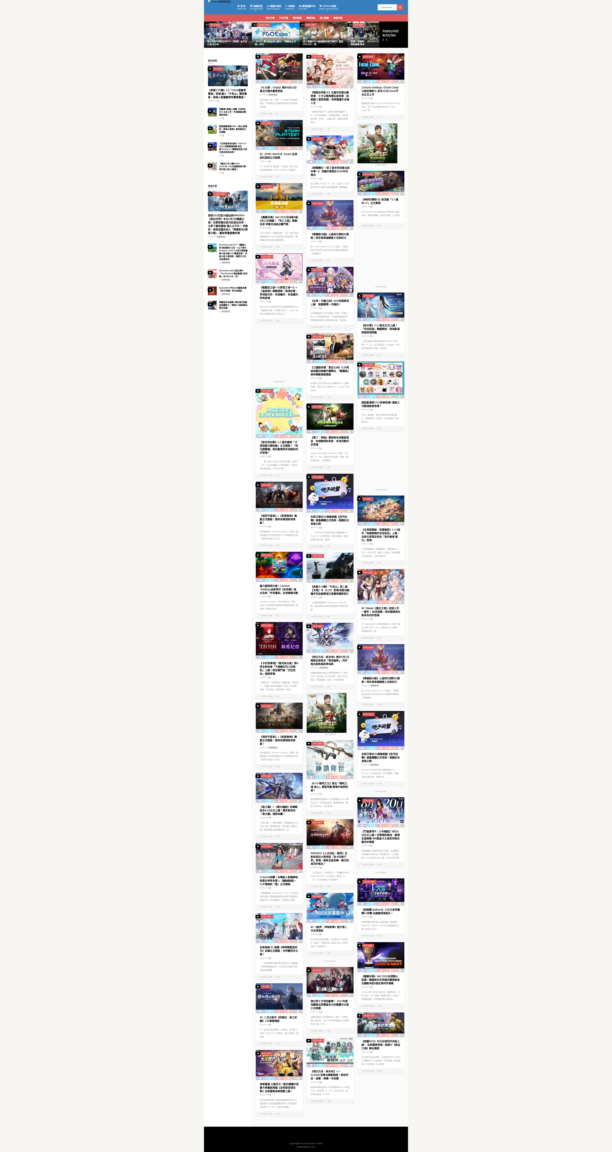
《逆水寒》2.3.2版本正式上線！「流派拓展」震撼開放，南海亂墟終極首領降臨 (380, 329)
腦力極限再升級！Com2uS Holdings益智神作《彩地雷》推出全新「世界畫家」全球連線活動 (279, 589)
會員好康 (337, 18)
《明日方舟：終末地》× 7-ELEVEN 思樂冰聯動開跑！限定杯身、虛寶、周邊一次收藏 (329, 1075)
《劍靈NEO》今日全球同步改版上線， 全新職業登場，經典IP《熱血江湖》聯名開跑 (380, 1045)
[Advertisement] (380, 258)
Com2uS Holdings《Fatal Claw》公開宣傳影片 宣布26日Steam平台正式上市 (380, 91)
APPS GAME (215, 25)
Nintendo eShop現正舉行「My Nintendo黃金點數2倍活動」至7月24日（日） (233, 273)
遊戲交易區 (273, 7)
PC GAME (357, 25)
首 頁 (241, 7)
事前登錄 (297, 18)
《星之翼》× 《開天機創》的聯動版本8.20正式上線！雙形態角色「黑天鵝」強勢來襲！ (279, 810)
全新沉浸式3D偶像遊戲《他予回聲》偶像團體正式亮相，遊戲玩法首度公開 (330, 520)
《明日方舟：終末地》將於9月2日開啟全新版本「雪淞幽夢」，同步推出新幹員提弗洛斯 (330, 661)
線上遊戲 (324, 18)
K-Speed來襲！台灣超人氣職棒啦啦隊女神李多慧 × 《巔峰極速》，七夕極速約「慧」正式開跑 (279, 881)
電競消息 (310, 18)
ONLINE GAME (219, 194)
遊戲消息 (256, 7)
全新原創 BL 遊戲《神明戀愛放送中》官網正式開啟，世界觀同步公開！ (279, 951)
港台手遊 (270, 18)
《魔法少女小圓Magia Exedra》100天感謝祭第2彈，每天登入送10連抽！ (233, 166)
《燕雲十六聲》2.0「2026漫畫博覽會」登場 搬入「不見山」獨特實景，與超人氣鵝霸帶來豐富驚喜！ (227, 94)
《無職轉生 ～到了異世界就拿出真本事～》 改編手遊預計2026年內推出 (330, 171)
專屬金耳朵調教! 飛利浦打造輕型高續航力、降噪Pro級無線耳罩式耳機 (233, 305)
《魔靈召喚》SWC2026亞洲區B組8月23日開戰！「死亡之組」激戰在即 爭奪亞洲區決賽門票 (279, 221)
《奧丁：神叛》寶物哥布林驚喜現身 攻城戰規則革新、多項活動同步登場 (330, 441)
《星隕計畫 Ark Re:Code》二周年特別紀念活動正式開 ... (227, 43)
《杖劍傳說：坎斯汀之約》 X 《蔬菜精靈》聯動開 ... (323, 43)
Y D (208, 38)
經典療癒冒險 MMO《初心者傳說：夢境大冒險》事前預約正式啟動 (233, 129)
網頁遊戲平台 (307, 7)
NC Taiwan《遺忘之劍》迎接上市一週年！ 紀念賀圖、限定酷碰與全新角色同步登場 (380, 612)
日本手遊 (283, 18)
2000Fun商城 (329, 7)
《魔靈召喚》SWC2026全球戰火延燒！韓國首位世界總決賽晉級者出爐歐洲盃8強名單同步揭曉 (380, 980)
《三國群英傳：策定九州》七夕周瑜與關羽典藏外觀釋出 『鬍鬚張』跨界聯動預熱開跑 (330, 371)
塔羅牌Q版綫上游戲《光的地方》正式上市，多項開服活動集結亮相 (232, 112)
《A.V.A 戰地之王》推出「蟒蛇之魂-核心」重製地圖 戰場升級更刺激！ (329, 787)
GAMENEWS (259, 38)
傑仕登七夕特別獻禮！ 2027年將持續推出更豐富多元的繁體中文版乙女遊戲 (330, 1005)
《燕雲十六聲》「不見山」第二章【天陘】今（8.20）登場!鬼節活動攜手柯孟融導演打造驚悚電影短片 (330, 590)
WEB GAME (317, 896)
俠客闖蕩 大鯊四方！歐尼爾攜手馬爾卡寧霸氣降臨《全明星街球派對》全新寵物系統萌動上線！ (279, 1088)
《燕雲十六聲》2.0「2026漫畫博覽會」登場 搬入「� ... (370, 43)
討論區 (290, 7)
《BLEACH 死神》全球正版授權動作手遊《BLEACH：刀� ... (274, 43)
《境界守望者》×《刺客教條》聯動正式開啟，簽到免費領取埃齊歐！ (278, 519)
